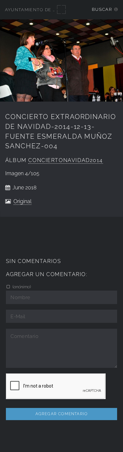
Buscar (102, 9)
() (21, 286)
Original (22, 201)
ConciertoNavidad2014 (65, 160)
